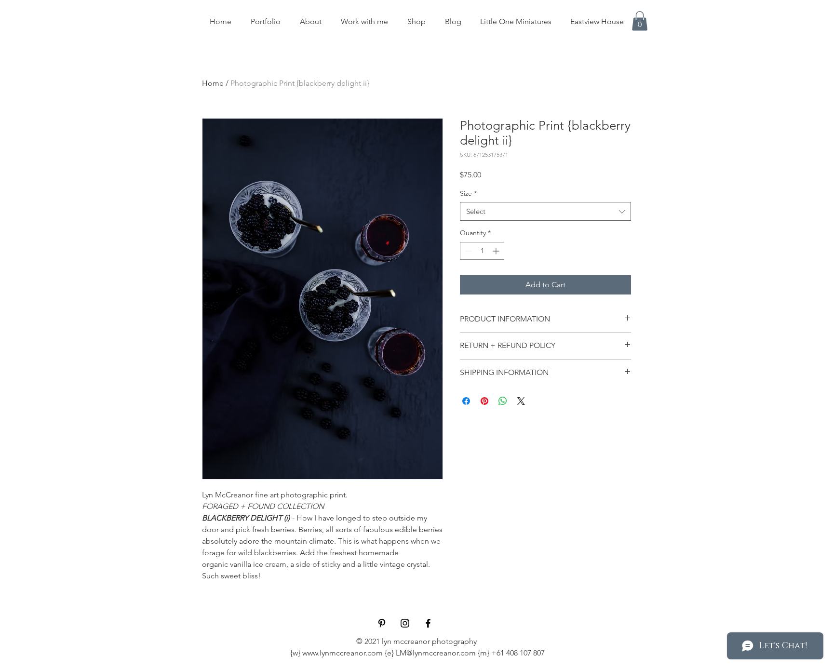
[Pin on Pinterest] (484, 401)
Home (213, 83)
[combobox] (545, 211)
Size (468, 193)
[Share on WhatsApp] (503, 401)
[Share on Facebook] (466, 401)
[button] (639, 21)
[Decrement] (467, 250)
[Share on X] (521, 401)
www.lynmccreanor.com (342, 652)
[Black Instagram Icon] (405, 623)
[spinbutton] (482, 250)
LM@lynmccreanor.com (436, 652)
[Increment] (497, 250)
